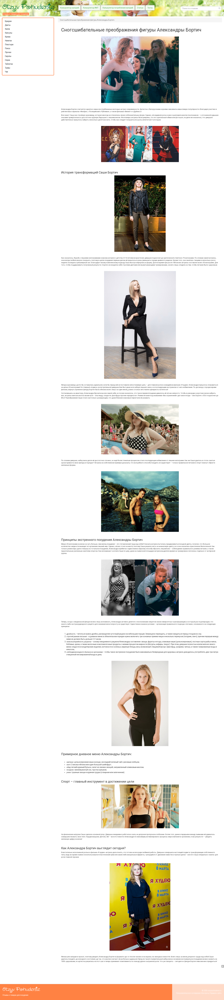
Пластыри (9, 44)
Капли (7, 29)
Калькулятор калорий (69, 8)
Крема (7, 37)
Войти (209, 3)
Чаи (6, 71)
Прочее (8, 52)
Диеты (7, 25)
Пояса (7, 48)
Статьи (140, 8)
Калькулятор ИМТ (91, 8)
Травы (7, 68)
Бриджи (8, 21)
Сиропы (8, 56)
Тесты (150, 8)
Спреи (7, 60)
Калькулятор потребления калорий (118, 8)
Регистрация (216, 3)
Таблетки (9, 64)
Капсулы (8, 33)
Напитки (8, 40)
